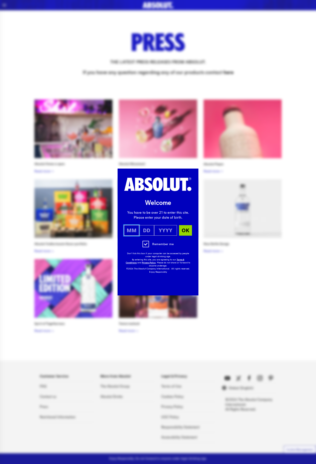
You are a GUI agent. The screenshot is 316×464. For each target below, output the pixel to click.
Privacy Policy (149, 262)
